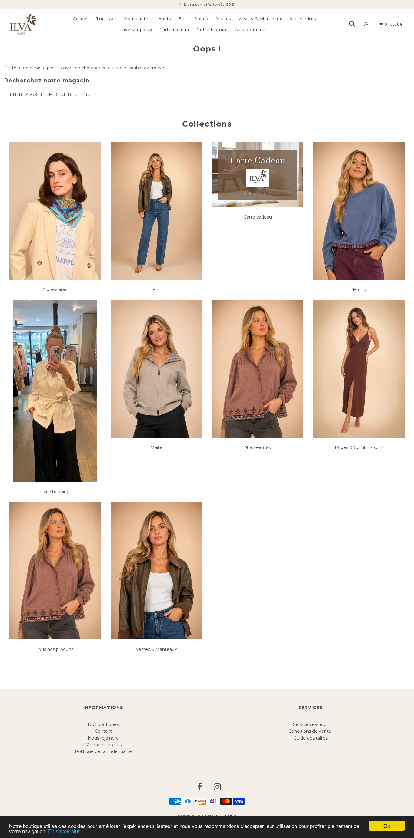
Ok (386, 826)
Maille (156, 447)
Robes (201, 18)
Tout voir (106, 18)
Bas (183, 18)
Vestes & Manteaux (260, 18)
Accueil (81, 18)
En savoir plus (64, 831)
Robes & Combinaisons (359, 447)
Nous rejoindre (103, 738)
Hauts (164, 18)
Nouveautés (137, 18)
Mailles (223, 18)
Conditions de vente (310, 731)
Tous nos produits (54, 649)
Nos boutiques (251, 29)
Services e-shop (310, 724)
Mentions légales (103, 744)
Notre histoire (212, 29)
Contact (103, 731)
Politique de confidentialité (103, 751)
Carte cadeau (174, 29)
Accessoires (302, 18)
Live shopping (136, 29)
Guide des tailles (310, 738)
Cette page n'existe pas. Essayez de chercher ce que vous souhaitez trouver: (85, 68)
